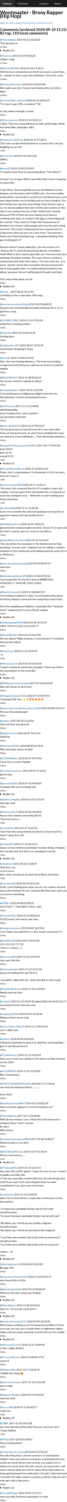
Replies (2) (8, 134)
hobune (7, 3)
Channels (22, 3)
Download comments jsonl (37, 22)
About (57, 3)
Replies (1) (8, 50)
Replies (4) (8, 286)
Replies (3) (8, 1417)
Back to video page (10, 22)
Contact (44, 3)
